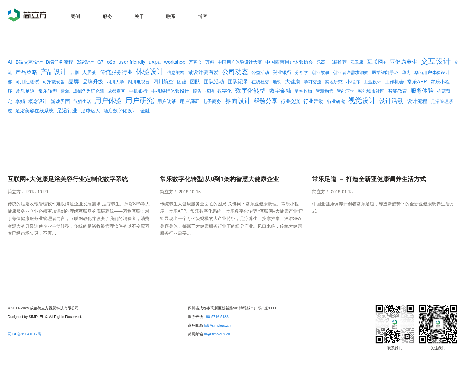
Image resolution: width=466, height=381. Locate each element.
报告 (197, 91)
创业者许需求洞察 (350, 72)
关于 (139, 15)
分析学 (301, 72)
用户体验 (108, 100)
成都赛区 (116, 91)
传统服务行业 (116, 71)
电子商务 (211, 100)
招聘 (209, 91)
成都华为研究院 (88, 91)
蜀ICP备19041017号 (24, 333)
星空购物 (303, 91)
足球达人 (90, 110)
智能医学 (345, 91)
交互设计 (436, 60)
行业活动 (313, 100)
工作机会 (394, 81)
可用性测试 (27, 81)
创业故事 (321, 72)
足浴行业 (67, 110)
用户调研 (189, 100)
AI (10, 61)
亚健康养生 (403, 61)
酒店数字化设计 (120, 110)
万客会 (195, 62)
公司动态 (235, 71)
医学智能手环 (385, 72)
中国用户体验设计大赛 (240, 62)
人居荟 (89, 71)
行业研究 (336, 101)
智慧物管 (324, 91)
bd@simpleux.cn (217, 325)
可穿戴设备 (54, 82)
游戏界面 (60, 100)
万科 (209, 62)
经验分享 (265, 100)
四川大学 (115, 82)
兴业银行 (282, 71)
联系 (171, 15)
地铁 (277, 82)
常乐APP (417, 81)
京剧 (74, 72)
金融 (145, 110)
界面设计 (238, 100)
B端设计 (85, 61)
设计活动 (391, 100)
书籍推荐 (338, 62)
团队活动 (214, 81)
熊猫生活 (82, 101)
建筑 (65, 91)
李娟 (20, 100)
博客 (202, 15)
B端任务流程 (59, 61)
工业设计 (372, 82)
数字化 (224, 90)
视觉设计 (362, 100)
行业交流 (290, 100)
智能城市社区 (371, 91)
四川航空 (163, 81)
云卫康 (356, 62)
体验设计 (149, 71)
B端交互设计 (29, 61)
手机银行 (138, 90)
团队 (195, 81)
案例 (75, 15)
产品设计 (54, 71)
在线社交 (260, 82)
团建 (182, 81)
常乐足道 (25, 90)
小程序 (353, 81)
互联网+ (377, 61)
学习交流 (312, 82)
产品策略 (26, 71)
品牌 (73, 81)
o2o (111, 61)
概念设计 (37, 100)
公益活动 (260, 72)
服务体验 (422, 90)
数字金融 (280, 90)
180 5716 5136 (216, 316)
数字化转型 (250, 90)
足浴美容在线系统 (34, 110)
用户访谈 (166, 100)
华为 (406, 72)
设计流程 (417, 100)
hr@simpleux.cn (217, 333)
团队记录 (238, 81)
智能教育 (397, 90)
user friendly (132, 61)
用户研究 (139, 100)
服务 (107, 15)
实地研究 (334, 82)
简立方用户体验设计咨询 (27, 14)
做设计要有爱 (203, 71)
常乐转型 (47, 90)
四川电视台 (139, 82)
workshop (174, 61)
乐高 (321, 62)
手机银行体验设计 (170, 90)
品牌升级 (93, 81)
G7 (100, 61)
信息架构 (176, 72)
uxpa (155, 61)
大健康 (292, 81)
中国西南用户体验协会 (289, 61)
